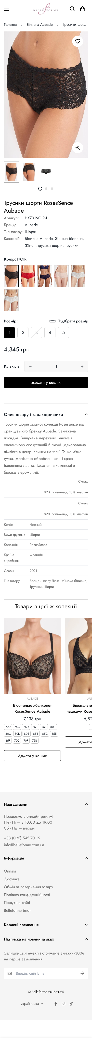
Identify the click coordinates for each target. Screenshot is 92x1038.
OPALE (11, 300)
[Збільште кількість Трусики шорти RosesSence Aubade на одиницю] (82, 366)
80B (52, 727)
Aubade (31, 225)
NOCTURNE (44, 276)
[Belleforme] (46, 9)
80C (8, 734)
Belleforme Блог (17, 910)
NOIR (11, 276)
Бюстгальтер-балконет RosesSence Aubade (32, 708)
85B (35, 734)
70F (26, 740)
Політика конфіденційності (27, 895)
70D (8, 727)
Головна (10, 24)
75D (26, 727)
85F (7, 740)
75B (34, 740)
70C (16, 740)
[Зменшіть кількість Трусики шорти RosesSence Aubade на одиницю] (30, 366)
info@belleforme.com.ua (24, 845)
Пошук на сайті (17, 902)
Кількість (12, 366)
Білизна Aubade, (39, 238)
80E (26, 734)
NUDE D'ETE (61, 276)
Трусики (72, 245)
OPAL (78, 276)
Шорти (30, 232)
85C (45, 734)
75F (44, 727)
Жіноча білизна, (69, 238)
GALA (28, 276)
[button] (82, 8)
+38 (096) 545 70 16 (22, 838)
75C (17, 727)
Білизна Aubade (40, 24)
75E (35, 727)
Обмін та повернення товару (28, 887)
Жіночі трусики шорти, (44, 245)
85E (54, 734)
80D (17, 734)
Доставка (12, 879)
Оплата (10, 871)
